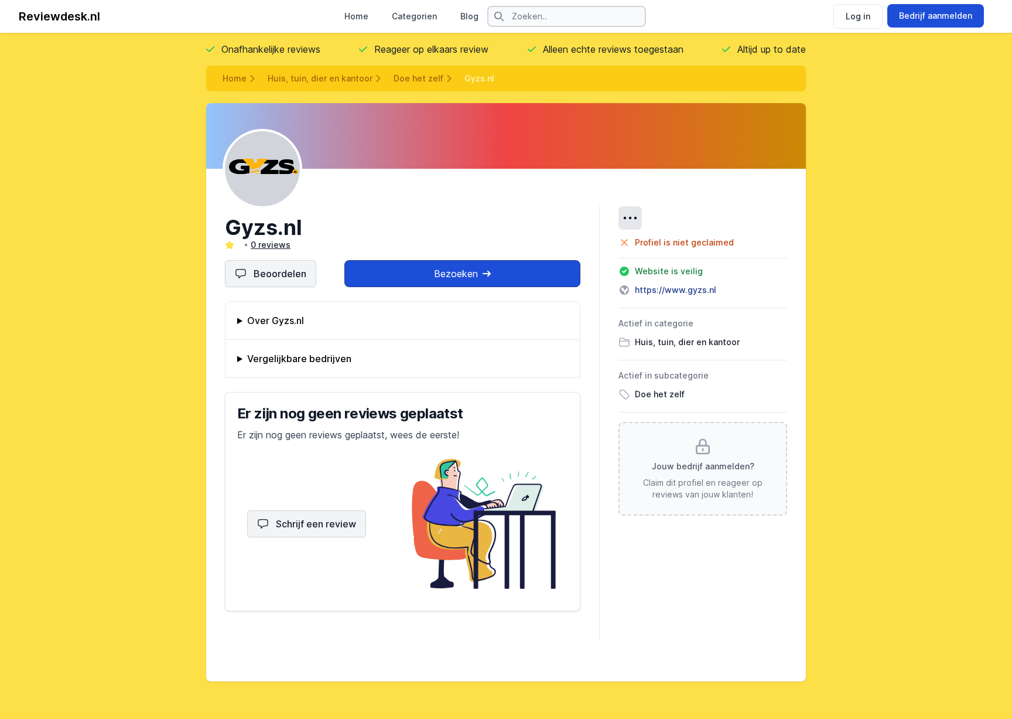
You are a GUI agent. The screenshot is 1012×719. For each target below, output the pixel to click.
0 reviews (270, 245)
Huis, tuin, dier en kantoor (320, 78)
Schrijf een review (316, 524)
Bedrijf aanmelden (935, 16)
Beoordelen (280, 274)
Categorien (414, 16)
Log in (858, 16)
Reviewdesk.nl (59, 16)
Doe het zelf (418, 78)
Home (356, 16)
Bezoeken (456, 274)
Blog (469, 16)
